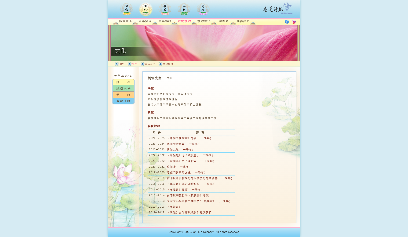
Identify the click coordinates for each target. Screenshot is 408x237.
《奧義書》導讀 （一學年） (185, 189)
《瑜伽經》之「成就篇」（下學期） (191, 155)
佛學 (122, 63)
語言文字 (150, 63)
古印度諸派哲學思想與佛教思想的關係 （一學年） (200, 178)
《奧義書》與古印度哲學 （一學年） (191, 183)
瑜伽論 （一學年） (179, 166)
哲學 (134, 63)
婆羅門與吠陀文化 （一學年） (187, 172)
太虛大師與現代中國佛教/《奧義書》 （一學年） (199, 201)
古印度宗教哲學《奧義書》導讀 (188, 195)
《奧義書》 (174, 206)
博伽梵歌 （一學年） (181, 149)
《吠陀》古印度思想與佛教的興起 (189, 212)
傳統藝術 (168, 63)
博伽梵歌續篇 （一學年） (184, 143)
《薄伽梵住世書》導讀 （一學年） (190, 138)
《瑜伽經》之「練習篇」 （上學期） (191, 161)
